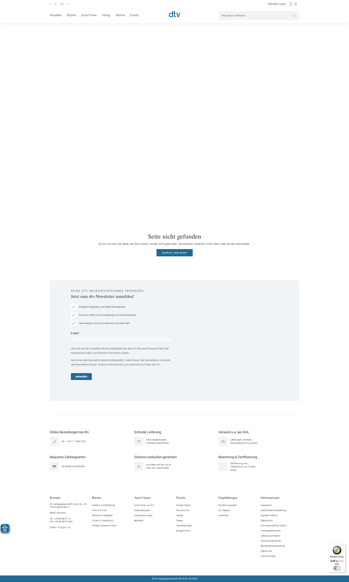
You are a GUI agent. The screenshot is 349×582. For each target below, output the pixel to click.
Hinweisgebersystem (271, 530)
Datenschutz (267, 520)
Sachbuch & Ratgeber (102, 515)
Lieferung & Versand (270, 536)
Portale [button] (181, 497)
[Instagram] (56, 4)
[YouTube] (61, 4)
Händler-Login (277, 4)
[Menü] (343, 546)
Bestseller (138, 520)
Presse (179, 520)
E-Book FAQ (266, 551)
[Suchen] (295, 15)
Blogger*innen (183, 530)
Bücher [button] (96, 497)
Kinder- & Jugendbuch (103, 520)
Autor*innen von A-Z (144, 505)
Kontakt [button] (55, 497)
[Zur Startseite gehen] (174, 14)
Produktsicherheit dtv (271, 541)
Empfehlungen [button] (228, 497)
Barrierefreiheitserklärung (273, 546)
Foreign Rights (183, 505)
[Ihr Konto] (295, 4)
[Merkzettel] (291, 4)
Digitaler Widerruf (269, 515)
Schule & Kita (182, 510)
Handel (179, 515)
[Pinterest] (68, 4)
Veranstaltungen (142, 510)
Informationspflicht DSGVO (274, 525)
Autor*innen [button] (142, 497)
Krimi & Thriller (99, 510)
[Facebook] (50, 4)
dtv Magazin (224, 510)
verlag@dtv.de (63, 527)
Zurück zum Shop (174, 253)
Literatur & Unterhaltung (103, 505)
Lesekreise (223, 515)
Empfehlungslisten (227, 505)
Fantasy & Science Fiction (104, 525)
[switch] (337, 568)
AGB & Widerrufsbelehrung (273, 510)
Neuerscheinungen (143, 515)
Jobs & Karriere (268, 556)
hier (158, 364)
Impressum (266, 505)
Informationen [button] (270, 497)
